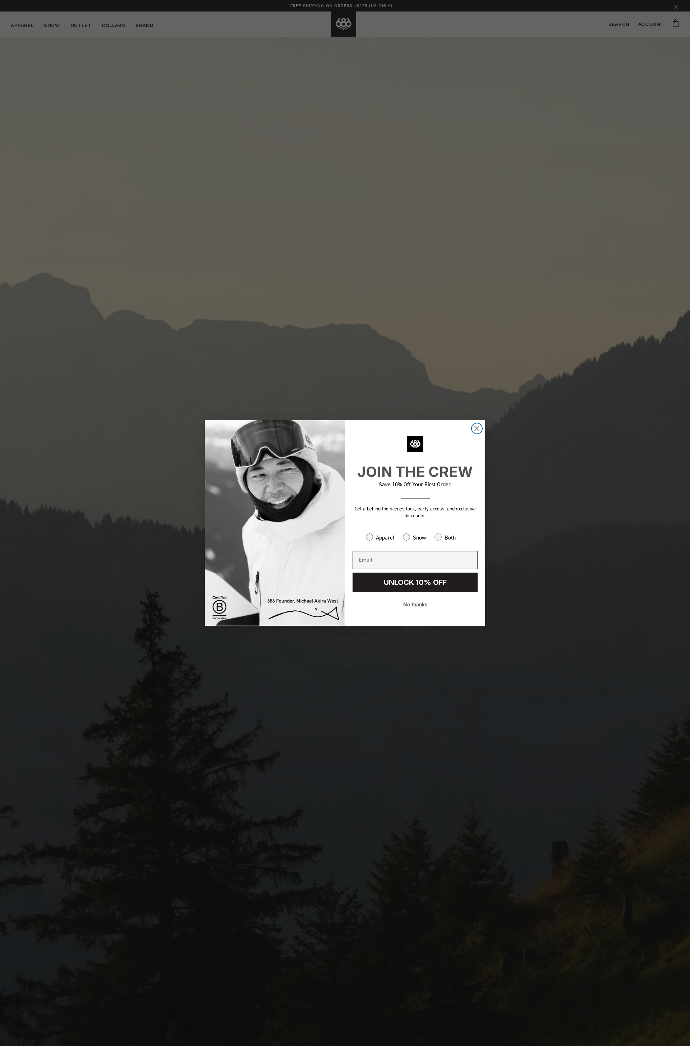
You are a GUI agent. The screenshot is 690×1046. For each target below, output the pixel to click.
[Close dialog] (477, 428)
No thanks (415, 604)
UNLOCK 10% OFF (415, 582)
